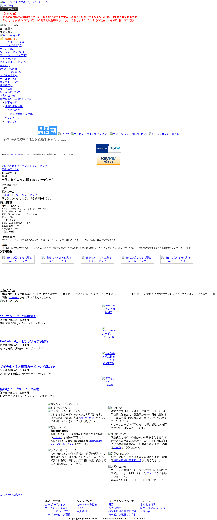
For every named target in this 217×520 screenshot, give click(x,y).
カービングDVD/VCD (57, 511)
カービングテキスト (56, 507)
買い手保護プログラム (13, 154)
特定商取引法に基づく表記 (15, 98)
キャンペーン (12, 117)
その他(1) (5, 65)
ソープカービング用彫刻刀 (18, 316)
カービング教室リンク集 (19, 114)
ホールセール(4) (9, 78)
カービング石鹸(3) (10, 72)
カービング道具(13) (11, 45)
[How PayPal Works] (108, 151)
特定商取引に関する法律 (127, 460)
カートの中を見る (87, 504)
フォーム (14, 297)
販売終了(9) (6, 85)
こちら (57, 437)
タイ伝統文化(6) (9, 75)
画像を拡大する (10, 169)
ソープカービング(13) (12, 52)
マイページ (83, 507)
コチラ (117, 447)
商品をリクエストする (153, 507)
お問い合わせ (7, 95)
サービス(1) (6, 88)
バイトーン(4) (8, 58)
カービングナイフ (55, 504)
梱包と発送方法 (14, 106)
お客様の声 (11, 102)
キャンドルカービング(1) (14, 62)
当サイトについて (10, 92)
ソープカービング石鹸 (57, 514)
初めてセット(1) (9, 82)
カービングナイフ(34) (12, 42)
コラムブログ (12, 121)
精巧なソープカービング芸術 (19, 389)
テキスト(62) (7, 48)
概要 (111, 504)
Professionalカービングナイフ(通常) (24, 341)
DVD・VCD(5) (8, 68)
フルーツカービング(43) (13, 55)
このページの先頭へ (11, 494)
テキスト (7, 195)
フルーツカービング (25, 195)
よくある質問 (12, 110)
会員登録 (82, 511)
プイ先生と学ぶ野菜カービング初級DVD (27, 366)
